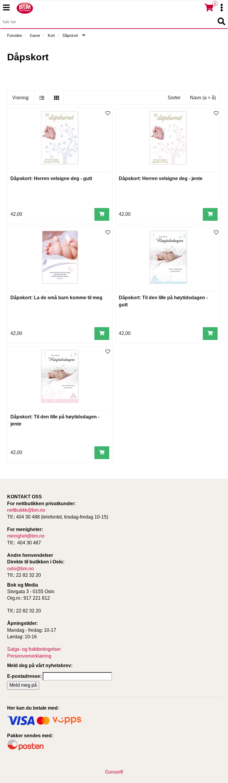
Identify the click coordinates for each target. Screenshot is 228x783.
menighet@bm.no (26, 535)
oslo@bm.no (20, 568)
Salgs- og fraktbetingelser (34, 649)
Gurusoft (114, 771)
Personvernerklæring (29, 655)
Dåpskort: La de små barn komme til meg (56, 297)
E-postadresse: (24, 676)
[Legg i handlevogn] (101, 214)
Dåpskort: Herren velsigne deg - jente (160, 178)
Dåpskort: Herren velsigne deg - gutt (51, 178)
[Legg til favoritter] (108, 114)
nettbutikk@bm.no (26, 510)
